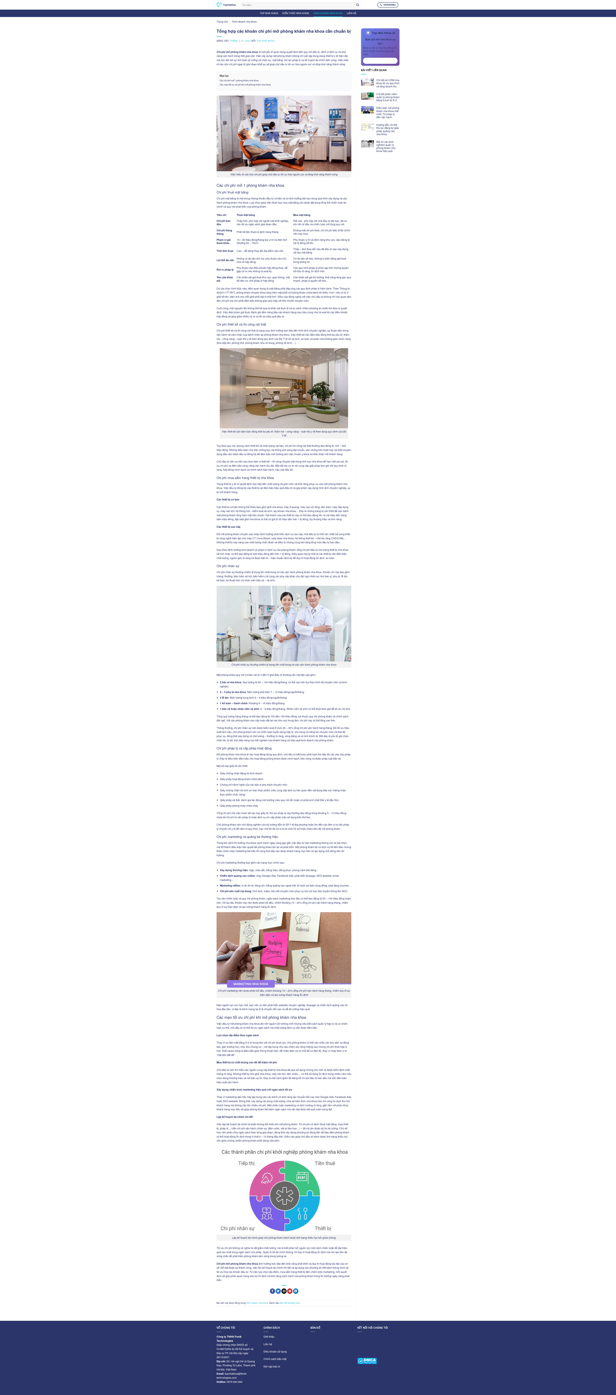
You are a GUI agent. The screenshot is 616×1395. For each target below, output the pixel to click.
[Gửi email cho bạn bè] (284, 1291)
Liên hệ (351, 13)
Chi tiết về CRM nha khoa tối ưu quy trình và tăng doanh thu (387, 83)
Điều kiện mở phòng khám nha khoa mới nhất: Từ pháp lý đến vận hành (387, 112)
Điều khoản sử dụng (275, 1351)
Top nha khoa (269, 13)
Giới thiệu (269, 1336)
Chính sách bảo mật (275, 1359)
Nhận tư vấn (380, 60)
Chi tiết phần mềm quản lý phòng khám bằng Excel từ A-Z (387, 97)
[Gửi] (357, 5)
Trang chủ (222, 21)
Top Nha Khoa (265, 40)
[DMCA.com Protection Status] (367, 1361)
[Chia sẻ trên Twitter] (278, 1291)
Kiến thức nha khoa (295, 13)
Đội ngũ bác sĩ (272, 1366)
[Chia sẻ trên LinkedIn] (295, 1291)
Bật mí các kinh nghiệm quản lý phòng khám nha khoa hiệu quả (385, 146)
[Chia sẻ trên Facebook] (272, 1291)
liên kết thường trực (290, 1302)
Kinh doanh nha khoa (328, 13)
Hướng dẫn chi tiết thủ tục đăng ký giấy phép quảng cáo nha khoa (387, 129)
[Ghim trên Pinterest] (289, 1291)
